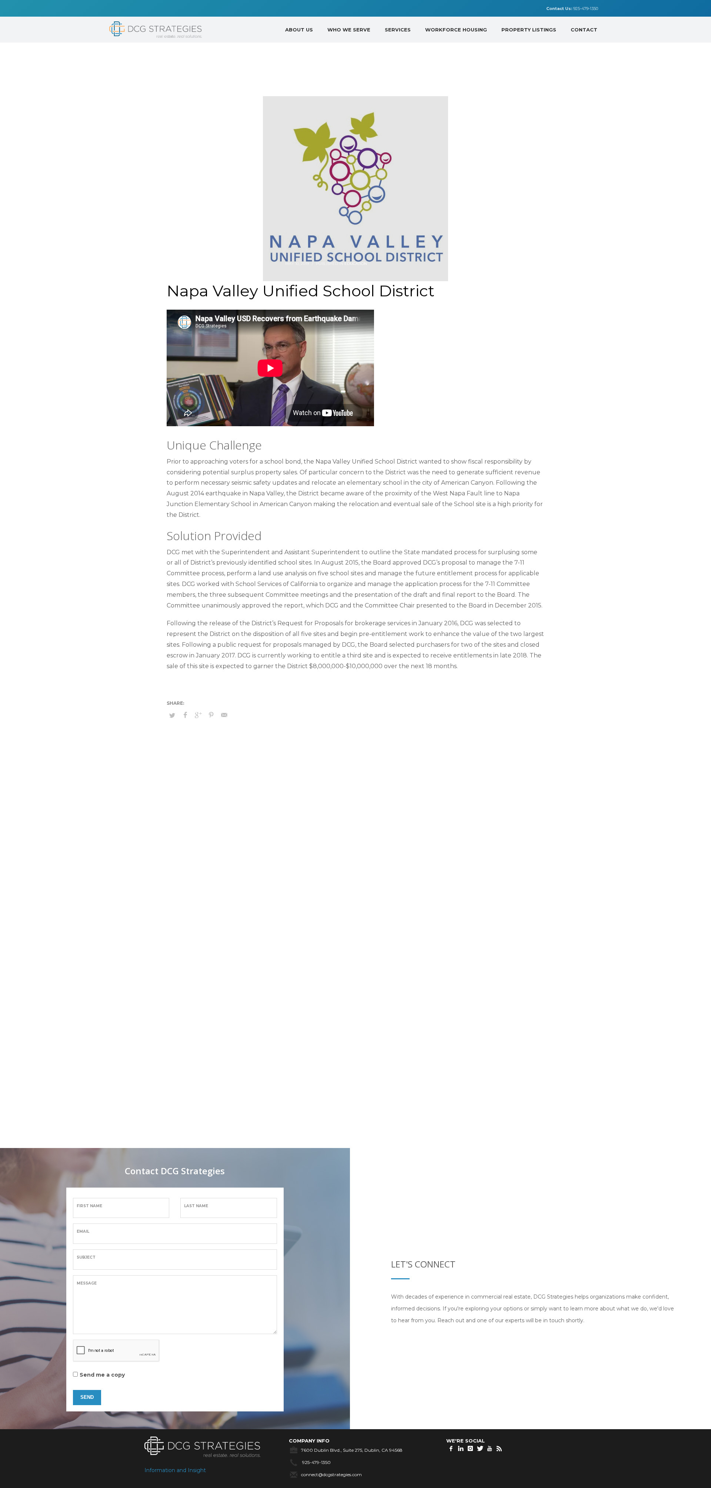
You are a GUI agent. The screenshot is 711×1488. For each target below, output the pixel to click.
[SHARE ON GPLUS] (198, 715)
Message (87, 1283)
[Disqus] (355, 850)
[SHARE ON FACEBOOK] (185, 715)
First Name (89, 1205)
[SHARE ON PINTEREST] (211, 715)
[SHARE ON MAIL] (224, 715)
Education (355, 263)
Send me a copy (102, 1374)
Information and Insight (175, 1470)
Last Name (196, 1205)
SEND (87, 1397)
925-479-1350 (572, 8)
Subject (86, 1257)
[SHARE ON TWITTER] (172, 715)
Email (83, 1231)
